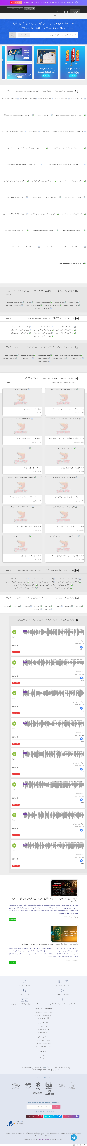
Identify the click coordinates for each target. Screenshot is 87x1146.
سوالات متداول (43, 1026)
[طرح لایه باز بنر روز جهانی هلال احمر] (42, 188)
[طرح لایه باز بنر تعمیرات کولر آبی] (14, 204)
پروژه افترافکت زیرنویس (32, 409)
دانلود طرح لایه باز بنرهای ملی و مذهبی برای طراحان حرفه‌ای (49, 944)
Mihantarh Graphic (43, 1139)
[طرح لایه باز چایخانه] (44, 122)
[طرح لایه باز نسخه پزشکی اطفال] (72, 237)
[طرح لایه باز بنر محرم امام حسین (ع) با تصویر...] (63, 139)
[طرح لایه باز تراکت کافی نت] (28, 106)
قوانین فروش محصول (44, 1044)
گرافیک (75, 12)
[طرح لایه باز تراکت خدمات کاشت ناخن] (71, 188)
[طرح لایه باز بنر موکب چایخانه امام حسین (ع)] (17, 122)
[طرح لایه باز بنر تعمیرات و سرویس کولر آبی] (45, 204)
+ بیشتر (17, 620)
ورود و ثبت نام (14, 9)
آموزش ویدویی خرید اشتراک (44, 1012)
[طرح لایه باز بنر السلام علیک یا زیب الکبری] (67, 155)
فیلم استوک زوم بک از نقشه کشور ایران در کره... (67, 556)
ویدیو (66, 12)
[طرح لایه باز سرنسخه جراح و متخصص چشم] (73, 270)
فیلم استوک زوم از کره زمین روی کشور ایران (69, 497)
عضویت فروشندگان (43, 1041)
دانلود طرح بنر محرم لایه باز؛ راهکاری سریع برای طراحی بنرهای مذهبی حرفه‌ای (45, 900)
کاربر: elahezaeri (79, 674)
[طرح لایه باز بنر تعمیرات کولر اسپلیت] (72, 221)
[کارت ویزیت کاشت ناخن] (78, 106)
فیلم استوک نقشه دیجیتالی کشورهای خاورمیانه (25, 497)
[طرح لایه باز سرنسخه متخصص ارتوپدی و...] (63, 254)
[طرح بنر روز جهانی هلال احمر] (74, 204)
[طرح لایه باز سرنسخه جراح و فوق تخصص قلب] (20, 254)
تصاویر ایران (79, 471)
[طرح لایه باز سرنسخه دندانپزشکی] (15, 237)
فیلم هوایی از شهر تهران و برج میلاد (71, 468)
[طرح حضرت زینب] (33, 139)
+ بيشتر (9, 91)
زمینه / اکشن (81, 650)
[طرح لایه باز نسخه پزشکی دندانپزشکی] (44, 237)
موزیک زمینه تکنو (79, 641)
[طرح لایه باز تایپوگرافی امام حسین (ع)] (13, 139)
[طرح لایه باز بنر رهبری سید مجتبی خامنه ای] (44, 221)
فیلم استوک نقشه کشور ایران (31, 556)
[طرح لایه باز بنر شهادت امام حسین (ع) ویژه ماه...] (64, 171)
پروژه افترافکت (78, 413)
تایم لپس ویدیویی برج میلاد (31, 468)
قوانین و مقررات (43, 1029)
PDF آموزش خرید (43, 1018)
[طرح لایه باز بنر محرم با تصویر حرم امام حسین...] (21, 171)
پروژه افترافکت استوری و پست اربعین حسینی (68, 409)
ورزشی (82, 680)
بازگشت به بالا (12, 972)
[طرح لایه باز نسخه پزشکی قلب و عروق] (14, 221)
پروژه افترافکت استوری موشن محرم (29, 438)
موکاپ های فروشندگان (43, 1046)
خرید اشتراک (18, 2)
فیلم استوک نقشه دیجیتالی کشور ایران (70, 526)
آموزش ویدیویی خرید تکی (43, 1015)
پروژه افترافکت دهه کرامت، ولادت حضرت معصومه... (66, 438)
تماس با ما (43, 1058)
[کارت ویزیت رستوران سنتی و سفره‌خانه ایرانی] (69, 122)
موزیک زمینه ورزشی (78, 671)
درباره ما (43, 1055)
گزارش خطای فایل (43, 1032)
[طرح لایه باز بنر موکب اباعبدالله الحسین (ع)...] (24, 155)
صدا (58, 12)
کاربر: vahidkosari (79, 644)
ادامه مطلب (12, 919)
